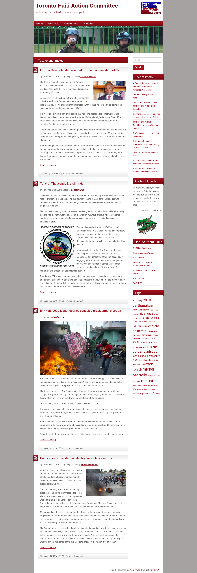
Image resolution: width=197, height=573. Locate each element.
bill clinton (148, 318)
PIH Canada (138, 278)
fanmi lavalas (147, 335)
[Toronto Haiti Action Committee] (98, 39)
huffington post (153, 342)
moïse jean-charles (140, 386)
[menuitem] (39, 23)
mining (138, 382)
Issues (39, 23)
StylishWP (156, 570)
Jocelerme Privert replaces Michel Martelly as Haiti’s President (145, 105)
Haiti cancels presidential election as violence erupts (76, 458)
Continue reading (48, 165)
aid (141, 313)
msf (149, 386)
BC (64, 174)
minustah (149, 381)
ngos (135, 389)
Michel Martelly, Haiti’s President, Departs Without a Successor (145, 125)
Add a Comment (76, 174)
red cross (144, 389)
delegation (153, 331)
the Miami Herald (88, 76)
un (152, 393)
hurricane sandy (139, 347)
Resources (88, 23)
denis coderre (137, 335)
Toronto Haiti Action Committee (77, 6)
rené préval (151, 389)
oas (139, 389)
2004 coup (137, 300)
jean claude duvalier (144, 356)
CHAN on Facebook (142, 248)
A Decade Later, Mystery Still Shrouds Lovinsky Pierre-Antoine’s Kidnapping (145, 86)
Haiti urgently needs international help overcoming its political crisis (146, 144)
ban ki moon (137, 318)
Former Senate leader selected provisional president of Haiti (81, 70)
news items (155, 386)
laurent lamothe (144, 360)
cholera (143, 326)
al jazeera (149, 313)
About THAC (53, 23)
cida (148, 331)
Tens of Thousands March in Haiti (63, 183)
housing (144, 342)
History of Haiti (71, 23)
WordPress (134, 570)
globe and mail (145, 339)
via (57, 317)
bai (157, 314)
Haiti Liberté (138, 257)
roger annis (145, 393)
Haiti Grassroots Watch (143, 253)
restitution (136, 394)
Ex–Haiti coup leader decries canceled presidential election (80, 310)
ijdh (147, 346)
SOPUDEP (137, 283)
